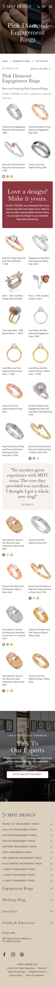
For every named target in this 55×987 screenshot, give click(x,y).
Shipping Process (37, 972)
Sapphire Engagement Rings (19, 847)
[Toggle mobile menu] (50, 6)
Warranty (42, 968)
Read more (6, 98)
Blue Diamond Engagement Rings (22, 864)
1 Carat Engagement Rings (18, 869)
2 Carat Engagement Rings (18, 875)
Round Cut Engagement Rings (20, 824)
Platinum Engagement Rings (19, 835)
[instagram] (13, 954)
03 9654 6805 (8, 933)
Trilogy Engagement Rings (18, 841)
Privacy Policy (15, 976)
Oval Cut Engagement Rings (19, 830)
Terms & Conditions (35, 976)
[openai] (22, 954)
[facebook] (4, 954)
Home (5, 61)
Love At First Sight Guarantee (21, 968)
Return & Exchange (16, 972)
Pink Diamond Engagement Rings (22, 858)
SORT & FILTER (39, 69)
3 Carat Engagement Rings (18, 881)
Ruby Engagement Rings (17, 852)
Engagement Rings (21, 61)
